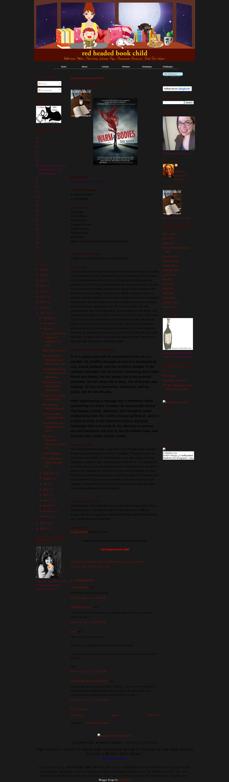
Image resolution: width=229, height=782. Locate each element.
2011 (43, 313)
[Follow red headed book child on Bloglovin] (173, 76)
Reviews (126, 67)
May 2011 (168, 288)
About (84, 67)
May (46, 494)
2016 (43, 285)
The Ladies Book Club (95, 567)
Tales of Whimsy (80, 587)
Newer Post (77, 715)
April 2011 (168, 293)
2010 (43, 523)
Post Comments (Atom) (97, 722)
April (46, 500)
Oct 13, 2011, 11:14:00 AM (89, 700)
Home (63, 67)
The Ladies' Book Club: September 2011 (53, 462)
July (45, 484)
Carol (74, 631)
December (49, 317)
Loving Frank (79, 532)
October (47, 328)
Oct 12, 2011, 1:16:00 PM (88, 597)
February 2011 (170, 302)
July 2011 (168, 279)
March (47, 505)
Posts (43, 83)
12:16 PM (139, 562)
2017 (43, 280)
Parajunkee (124, 779)
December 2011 (171, 256)
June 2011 (168, 284)
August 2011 (169, 274)
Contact (105, 67)
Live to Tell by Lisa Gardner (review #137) (53, 426)
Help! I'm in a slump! (54, 350)
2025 (43, 269)
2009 (43, 528)
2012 (43, 307)
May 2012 (168, 238)
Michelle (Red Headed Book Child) (89, 681)
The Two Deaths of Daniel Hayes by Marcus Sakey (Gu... (55, 359)
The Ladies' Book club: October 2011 (99, 83)
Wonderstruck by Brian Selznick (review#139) (52, 386)
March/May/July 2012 (174, 380)
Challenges (168, 67)
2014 (43, 296)
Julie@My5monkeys (82, 607)
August (47, 478)
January (47, 516)
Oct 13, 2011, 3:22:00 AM (88, 671)
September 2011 (171, 270)
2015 (43, 291)
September (49, 473)
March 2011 (169, 297)
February (48, 511)
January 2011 (170, 307)
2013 (43, 302)
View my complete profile (181, 176)
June (46, 489)
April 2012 (168, 243)
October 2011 (170, 265)
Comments (46, 90)
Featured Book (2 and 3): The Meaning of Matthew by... (54, 373)
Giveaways (147, 67)
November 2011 (171, 260)
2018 (43, 275)
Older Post (153, 715)
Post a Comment (79, 709)
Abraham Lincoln (114, 758)
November (49, 323)
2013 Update (169, 233)
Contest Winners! (52, 453)
